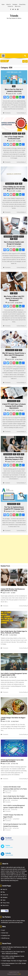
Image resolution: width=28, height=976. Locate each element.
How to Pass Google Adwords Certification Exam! (14, 138)
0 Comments (7, 113)
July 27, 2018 (10, 302)
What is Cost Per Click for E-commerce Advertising (14, 90)
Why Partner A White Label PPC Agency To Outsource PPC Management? (14, 298)
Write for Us (17, 6)
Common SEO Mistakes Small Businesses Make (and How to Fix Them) (13, 589)
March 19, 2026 (6, 721)
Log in (3, 930)
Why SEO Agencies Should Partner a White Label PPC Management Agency (14, 355)
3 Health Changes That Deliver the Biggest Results (13, 718)
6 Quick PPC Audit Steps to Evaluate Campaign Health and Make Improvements (14, 406)
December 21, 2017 (10, 511)
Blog (3, 892)
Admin (20, 93)
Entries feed (5, 933)
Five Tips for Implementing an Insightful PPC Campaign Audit (14, 508)
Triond (19, 974)
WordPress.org (5, 938)
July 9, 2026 (5, 635)
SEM (14, 86)
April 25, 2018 (10, 359)
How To (21, 236)
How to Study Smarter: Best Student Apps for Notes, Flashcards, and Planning (14, 632)
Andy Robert (14, 635)
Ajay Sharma (19, 302)
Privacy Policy (22, 4)
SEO (22, 454)
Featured (14, 133)
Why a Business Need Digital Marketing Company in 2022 (14, 458)
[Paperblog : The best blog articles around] (4, 911)
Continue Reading (20, 113)
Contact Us (10, 6)
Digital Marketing (6, 133)
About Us (8, 4)
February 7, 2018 (10, 410)
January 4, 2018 (11, 461)
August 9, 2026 (6, 592)
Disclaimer (15, 4)
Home (3, 4)
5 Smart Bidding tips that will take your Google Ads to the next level (14, 188)
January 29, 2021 (12, 93)
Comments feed (6, 935)
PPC (19, 133)
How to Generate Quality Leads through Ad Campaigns (14, 243)
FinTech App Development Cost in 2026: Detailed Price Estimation (12, 760)
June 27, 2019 (12, 246)
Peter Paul (20, 461)
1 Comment (7, 482)
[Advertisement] (14, 38)
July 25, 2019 (12, 141)
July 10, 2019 (12, 191)
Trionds (14, 15)
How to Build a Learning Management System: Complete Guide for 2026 (14, 674)
